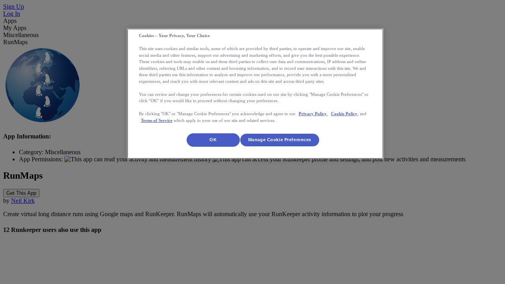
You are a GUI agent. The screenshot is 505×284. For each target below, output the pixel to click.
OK (213, 139)
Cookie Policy (344, 113)
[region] (255, 93)
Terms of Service (156, 120)
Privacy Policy (313, 113)
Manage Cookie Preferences (279, 139)
